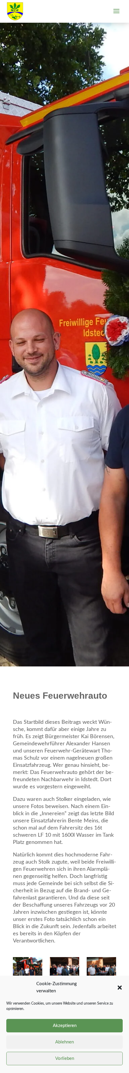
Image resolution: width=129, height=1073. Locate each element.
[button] (120, 988)
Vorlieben (64, 1058)
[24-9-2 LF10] (27, 967)
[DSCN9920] (64, 967)
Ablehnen (64, 1042)
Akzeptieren (64, 1025)
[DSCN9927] (101, 967)
